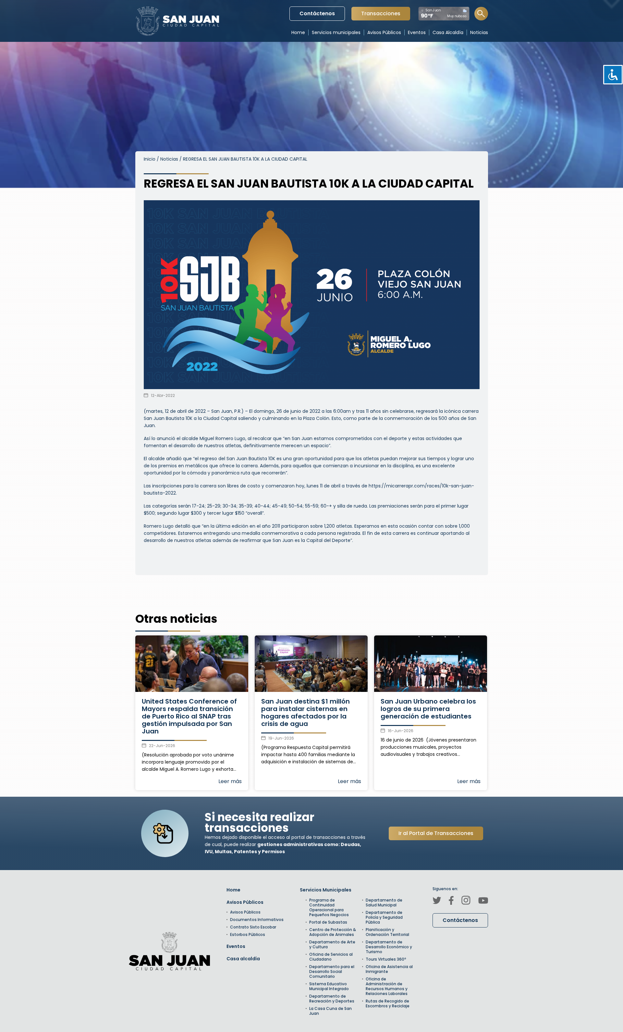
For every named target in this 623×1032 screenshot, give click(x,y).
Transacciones (380, 14)
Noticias (169, 159)
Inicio (149, 159)
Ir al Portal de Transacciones (435, 833)
